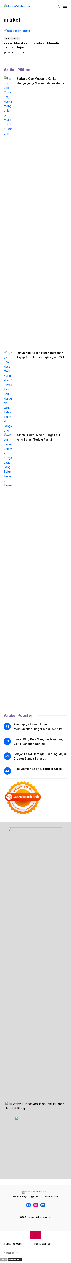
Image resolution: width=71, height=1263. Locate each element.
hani (9, 52)
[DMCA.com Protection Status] (11, 1260)
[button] (58, 6)
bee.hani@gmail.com (46, 1196)
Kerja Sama (42, 1243)
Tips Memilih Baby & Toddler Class (38, 769)
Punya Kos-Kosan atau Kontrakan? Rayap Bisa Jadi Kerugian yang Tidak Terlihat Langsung (41, 357)
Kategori (9, 1253)
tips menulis (11, 38)
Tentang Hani (13, 1243)
